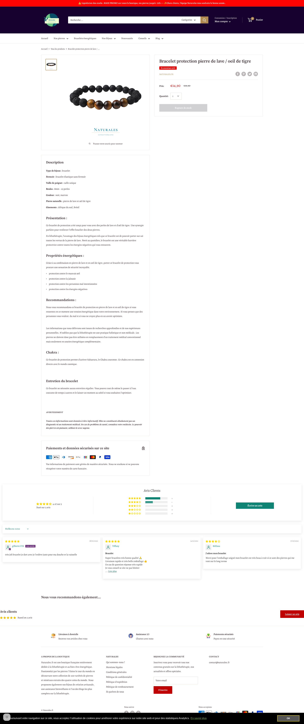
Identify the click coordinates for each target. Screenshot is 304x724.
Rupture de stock (183, 107)
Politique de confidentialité (119, 677)
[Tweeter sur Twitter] (249, 73)
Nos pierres (59, 38)
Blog (157, 38)
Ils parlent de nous (115, 691)
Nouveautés (127, 38)
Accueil (44, 38)
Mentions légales (114, 667)
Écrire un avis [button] (254, 505)
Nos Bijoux (107, 38)
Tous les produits (58, 49)
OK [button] (288, 718)
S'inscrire (163, 690)
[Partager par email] (255, 73)
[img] (12, 541)
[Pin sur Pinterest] (243, 73)
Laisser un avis (292, 614)
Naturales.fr (166, 74)
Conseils (142, 38)
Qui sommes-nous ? (115, 662)
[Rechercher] (204, 19)
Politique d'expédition (116, 681)
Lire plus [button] (112, 571)
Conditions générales (116, 672)
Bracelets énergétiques (85, 38)
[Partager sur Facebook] (237, 73)
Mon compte (221, 21)
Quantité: (163, 96)
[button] (135, 498)
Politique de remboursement (120, 686)
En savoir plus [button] (199, 718)
